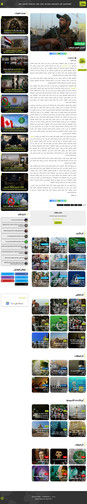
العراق (80, 205)
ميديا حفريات (32, 4)
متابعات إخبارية (55, 4)
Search (2, 4)
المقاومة (73, 88)
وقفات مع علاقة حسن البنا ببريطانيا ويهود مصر (15, 236)
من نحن (53, 497)
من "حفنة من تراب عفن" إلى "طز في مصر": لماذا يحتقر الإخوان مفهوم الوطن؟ (13, 225)
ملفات (37, 4)
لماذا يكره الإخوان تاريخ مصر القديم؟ (17, 220)
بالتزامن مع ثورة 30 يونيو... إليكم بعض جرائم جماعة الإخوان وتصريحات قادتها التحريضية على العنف (14, 263)
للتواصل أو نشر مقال (36, 497)
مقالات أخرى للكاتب (82, 70)
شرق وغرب (25, 4)
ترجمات (42, 4)
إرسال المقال (58, 223)
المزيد (19, 4)
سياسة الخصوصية (46, 497)
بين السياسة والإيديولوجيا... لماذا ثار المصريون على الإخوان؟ (14, 230)
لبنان (72, 205)
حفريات (82, 67)
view (84, 238)
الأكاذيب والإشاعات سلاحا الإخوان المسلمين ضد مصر (15, 241)
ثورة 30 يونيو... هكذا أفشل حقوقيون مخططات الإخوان (14, 258)
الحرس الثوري (67, 205)
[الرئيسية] (82, 4)
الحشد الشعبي (66, 66)
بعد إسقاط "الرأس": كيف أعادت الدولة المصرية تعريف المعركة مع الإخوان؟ (12, 246)
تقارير (61, 4)
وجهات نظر (47, 4)
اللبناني (32, 136)
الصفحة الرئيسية (67, 4)
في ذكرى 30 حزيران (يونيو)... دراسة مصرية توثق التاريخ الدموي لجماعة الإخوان (13, 252)
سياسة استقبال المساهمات (58, 219)
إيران (76, 205)
